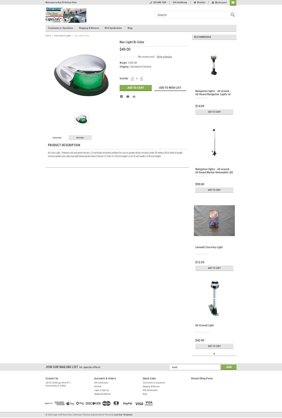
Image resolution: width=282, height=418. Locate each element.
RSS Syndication (113, 28)
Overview (57, 137)
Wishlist (201, 2)
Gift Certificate (180, 2)
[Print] (134, 96)
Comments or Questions (60, 28)
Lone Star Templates (123, 415)
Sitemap (77, 415)
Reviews (80, 137)
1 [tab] (214, 354)
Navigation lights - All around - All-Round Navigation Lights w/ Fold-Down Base (213, 94)
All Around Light (204, 325)
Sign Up (105, 390)
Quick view (214, 82)
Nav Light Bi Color (81, 36)
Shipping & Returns (89, 28)
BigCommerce (97, 415)
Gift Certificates (101, 383)
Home (48, 36)
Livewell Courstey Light (209, 247)
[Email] (127, 96)
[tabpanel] (214, 79)
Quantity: (124, 78)
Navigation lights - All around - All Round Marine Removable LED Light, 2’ (214, 172)
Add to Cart (214, 112)
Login (96, 390)
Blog (130, 28)
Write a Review (164, 56)
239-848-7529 (159, 2)
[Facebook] (121, 96)
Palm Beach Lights (63, 36)
